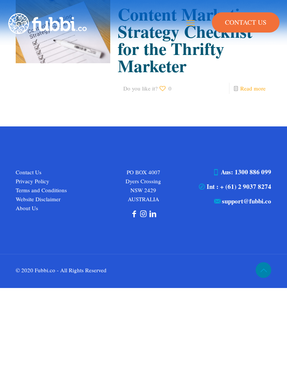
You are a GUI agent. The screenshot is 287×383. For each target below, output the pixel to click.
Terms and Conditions (41, 190)
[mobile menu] (190, 22)
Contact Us (28, 172)
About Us (27, 208)
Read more (253, 88)
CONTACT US (245, 22)
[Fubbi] (47, 22)
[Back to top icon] (263, 270)
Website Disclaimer (38, 199)
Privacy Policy (32, 181)
